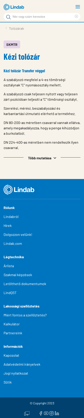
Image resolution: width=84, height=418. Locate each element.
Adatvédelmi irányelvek (22, 364)
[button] (42, 157)
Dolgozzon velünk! (18, 234)
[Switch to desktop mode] (27, 412)
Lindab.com (13, 243)
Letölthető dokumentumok (25, 284)
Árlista (9, 266)
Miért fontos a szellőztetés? (25, 315)
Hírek (8, 225)
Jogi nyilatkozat (16, 373)
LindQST (10, 292)
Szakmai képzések (18, 275)
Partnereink (13, 333)
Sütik (8, 382)
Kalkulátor (12, 324)
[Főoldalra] (15, 7)
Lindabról (11, 216)
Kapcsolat (11, 355)
